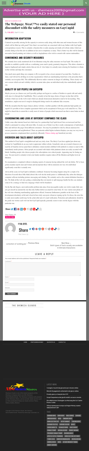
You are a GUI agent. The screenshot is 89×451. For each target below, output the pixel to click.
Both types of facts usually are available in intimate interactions (66, 246)
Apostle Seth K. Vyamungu (55, 436)
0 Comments (79, 32)
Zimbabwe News (67, 418)
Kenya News (61, 415)
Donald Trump (51, 430)
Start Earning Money (37, 342)
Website (7, 288)
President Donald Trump (54, 433)
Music (73, 424)
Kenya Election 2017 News (72, 436)
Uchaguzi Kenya (63, 427)
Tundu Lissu (51, 439)
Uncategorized (13, 21)
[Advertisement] (21, 322)
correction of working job (16, 244)
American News (51, 418)
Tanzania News (76, 421)
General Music (51, 442)
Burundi (78, 415)
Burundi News (51, 415)
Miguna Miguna (76, 439)
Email (7, 282)
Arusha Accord (62, 430)
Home (25, 342)
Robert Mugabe (73, 430)
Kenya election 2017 (53, 421)
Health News (73, 427)
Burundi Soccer (64, 424)
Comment (8, 261)
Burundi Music (68, 433)
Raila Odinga (70, 415)
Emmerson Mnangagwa (63, 439)
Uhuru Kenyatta (52, 427)
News (59, 442)
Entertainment (65, 421)
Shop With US (51, 342)
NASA (59, 418)
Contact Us (62, 342)
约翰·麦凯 (10, 32)
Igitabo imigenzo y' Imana (70, 442)
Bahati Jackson (51, 445)
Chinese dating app (51, 133)
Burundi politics (52, 424)
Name (7, 277)
